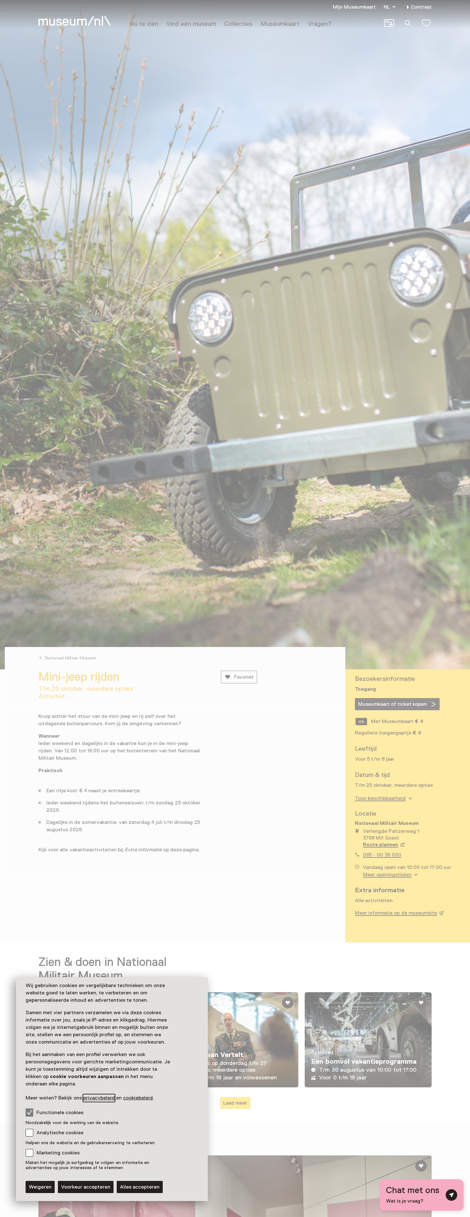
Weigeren (40, 1187)
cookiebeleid (138, 1098)
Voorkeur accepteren (85, 1187)
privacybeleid (99, 1098)
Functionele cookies (59, 1112)
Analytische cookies (59, 1133)
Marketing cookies (58, 1153)
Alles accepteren (140, 1187)
